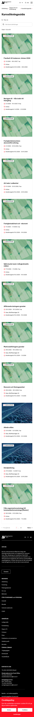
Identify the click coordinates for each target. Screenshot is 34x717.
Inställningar (17, 714)
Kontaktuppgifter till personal (10, 696)
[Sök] (3, 24)
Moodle (4, 604)
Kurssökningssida (26, 8)
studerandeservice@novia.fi (9, 676)
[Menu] (31, 2)
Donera (6, 571)
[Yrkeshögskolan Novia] (6, 2)
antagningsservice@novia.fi (9, 685)
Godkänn (25, 710)
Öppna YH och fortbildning (13, 8)
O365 (3, 611)
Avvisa (9, 710)
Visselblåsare (5, 656)
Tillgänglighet (5, 650)
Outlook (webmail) (7, 608)
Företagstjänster (6, 588)
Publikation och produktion (9, 638)
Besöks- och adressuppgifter (10, 693)
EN (25, 537)
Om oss (4, 591)
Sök (28, 2)
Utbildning (5, 8)
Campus (4, 632)
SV (20, 2)
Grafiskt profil (5, 641)
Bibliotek (4, 594)
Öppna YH (4, 629)
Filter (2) (6, 20)
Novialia (4, 644)
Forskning (4, 585)
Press (3, 635)
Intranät (4, 601)
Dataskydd (5, 653)
